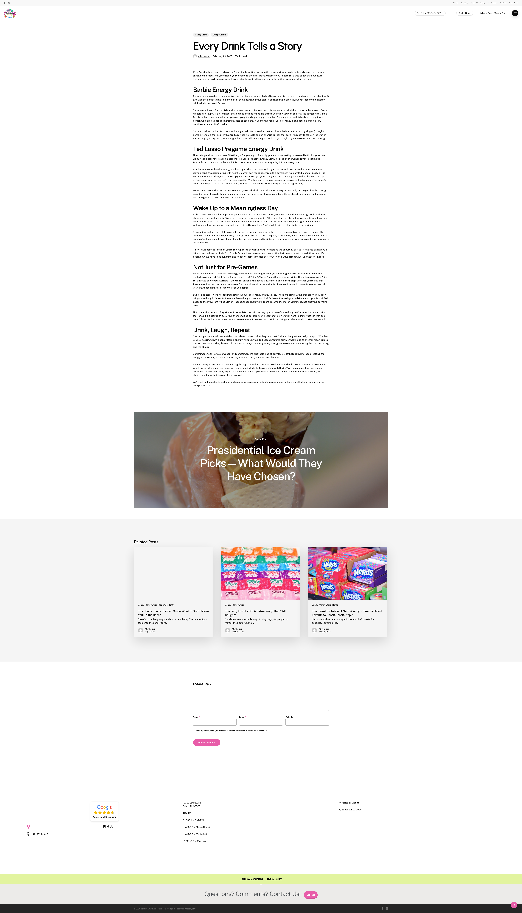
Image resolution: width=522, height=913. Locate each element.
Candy (141, 605)
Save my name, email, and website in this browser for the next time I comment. (232, 731)
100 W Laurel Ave (192, 802)
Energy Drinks (219, 35)
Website (289, 717)
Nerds (335, 605)
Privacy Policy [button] (274, 878)
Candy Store (201, 35)
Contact (311, 895)
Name (196, 717)
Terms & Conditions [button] (251, 878)
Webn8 (356, 802)
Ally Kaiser (204, 56)
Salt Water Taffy (166, 605)
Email (242, 717)
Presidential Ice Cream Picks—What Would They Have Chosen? (261, 460)
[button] (515, 13)
